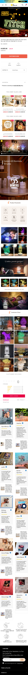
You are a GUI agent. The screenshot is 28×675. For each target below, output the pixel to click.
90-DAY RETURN (17, 85)
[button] (1, 104)
